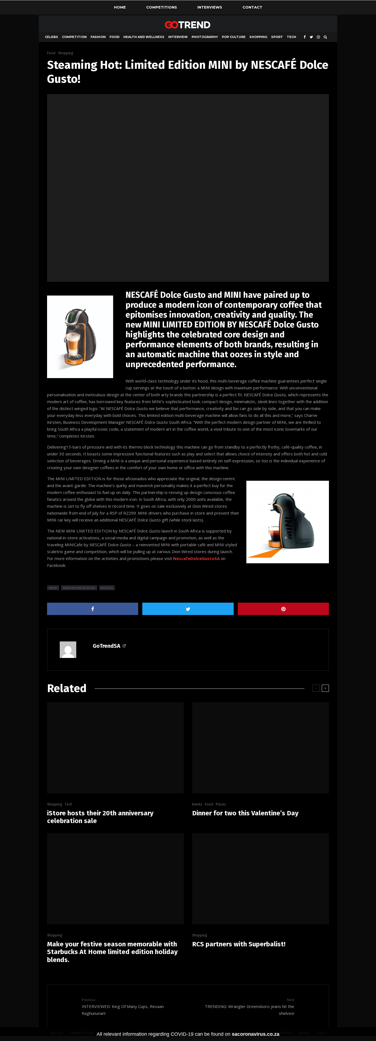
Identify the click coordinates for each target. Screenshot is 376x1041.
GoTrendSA (106, 646)
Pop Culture (234, 37)
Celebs (51, 37)
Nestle (108, 587)
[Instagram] (318, 37)
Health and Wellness (143, 37)
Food (114, 37)
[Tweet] (187, 609)
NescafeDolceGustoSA (196, 558)
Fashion (98, 37)
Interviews (209, 7)
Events (197, 804)
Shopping (258, 37)
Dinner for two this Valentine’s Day (245, 813)
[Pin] (283, 609)
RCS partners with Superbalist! (238, 944)
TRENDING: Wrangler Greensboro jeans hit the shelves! (249, 1007)
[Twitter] (311, 37)
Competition (74, 37)
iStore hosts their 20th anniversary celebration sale (100, 817)
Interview (178, 37)
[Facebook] (305, 37)
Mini (54, 587)
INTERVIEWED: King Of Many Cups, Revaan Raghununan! (123, 1007)
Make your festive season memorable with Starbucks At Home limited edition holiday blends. (112, 952)
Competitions (161, 7)
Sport (277, 37)
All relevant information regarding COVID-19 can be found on (188, 1034)
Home (120, 7)
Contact (252, 7)
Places (221, 804)
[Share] (92, 609)
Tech (291, 37)
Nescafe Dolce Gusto (80, 587)
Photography (205, 37)
